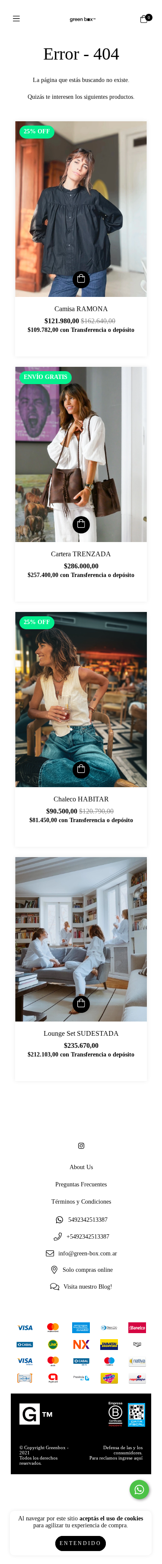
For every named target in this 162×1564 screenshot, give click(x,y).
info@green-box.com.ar (87, 1253)
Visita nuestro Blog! (88, 1287)
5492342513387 (88, 1220)
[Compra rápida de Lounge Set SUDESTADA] (81, 1004)
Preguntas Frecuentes (81, 1184)
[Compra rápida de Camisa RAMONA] (81, 279)
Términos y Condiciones (81, 1201)
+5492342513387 (88, 1237)
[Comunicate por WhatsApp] (139, 1489)
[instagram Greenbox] (81, 1146)
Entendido (81, 1543)
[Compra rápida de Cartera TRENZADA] (81, 524)
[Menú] (18, 19)
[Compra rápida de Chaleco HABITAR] (81, 770)
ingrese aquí (130, 1457)
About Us (81, 1167)
